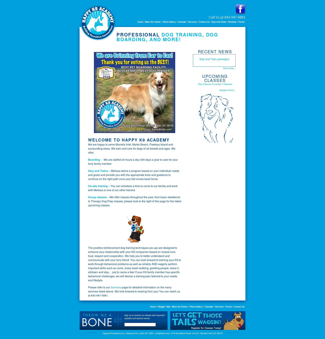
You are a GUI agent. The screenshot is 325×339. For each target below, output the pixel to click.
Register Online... (227, 90)
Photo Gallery (169, 21)
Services (192, 21)
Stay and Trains (218, 21)
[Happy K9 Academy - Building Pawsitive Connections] (98, 40)
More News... (229, 68)
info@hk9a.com (162, 333)
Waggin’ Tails (164, 306)
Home (140, 21)
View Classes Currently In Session (215, 84)
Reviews (232, 21)
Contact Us (204, 21)
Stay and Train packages (214, 59)
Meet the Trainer (153, 21)
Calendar (182, 21)
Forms (241, 21)
